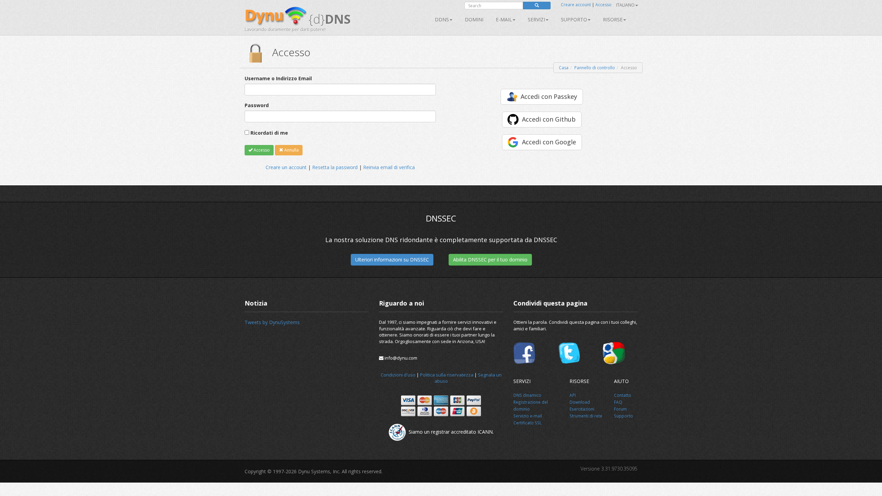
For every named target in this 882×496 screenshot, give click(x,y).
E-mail (504, 19)
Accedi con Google (549, 142)
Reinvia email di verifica (389, 167)
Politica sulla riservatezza (446, 375)
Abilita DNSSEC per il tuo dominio (490, 259)
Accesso (603, 5)
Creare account (576, 5)
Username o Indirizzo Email (278, 78)
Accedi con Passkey (549, 96)
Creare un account (286, 167)
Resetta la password (335, 167)
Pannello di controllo (594, 68)
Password (257, 105)
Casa (563, 68)
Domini (474, 19)
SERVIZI (536, 19)
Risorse (613, 19)
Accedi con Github (549, 119)
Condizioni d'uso (398, 375)
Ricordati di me (269, 133)
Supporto (574, 19)
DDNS (442, 19)
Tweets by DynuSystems (272, 322)
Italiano (625, 5)
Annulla (291, 150)
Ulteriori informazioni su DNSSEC (392, 259)
